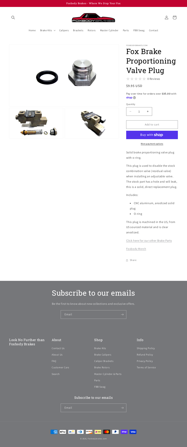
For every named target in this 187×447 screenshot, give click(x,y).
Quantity (130, 104)
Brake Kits (100, 348)
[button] (13, 18)
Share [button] (133, 260)
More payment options (152, 143)
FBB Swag (100, 386)
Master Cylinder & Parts (108, 374)
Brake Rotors (102, 367)
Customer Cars (60, 367)
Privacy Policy (145, 361)
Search (56, 374)
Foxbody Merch (136, 249)
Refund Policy (145, 354)
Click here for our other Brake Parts (149, 240)
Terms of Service (146, 367)
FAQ (54, 361)
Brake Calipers (102, 354)
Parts (97, 380)
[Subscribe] (122, 314)
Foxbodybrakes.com (97, 438)
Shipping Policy (146, 348)
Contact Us (58, 348)
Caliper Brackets (104, 361)
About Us (57, 354)
